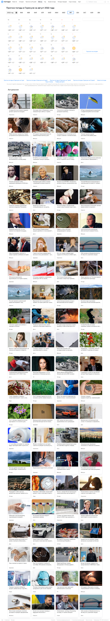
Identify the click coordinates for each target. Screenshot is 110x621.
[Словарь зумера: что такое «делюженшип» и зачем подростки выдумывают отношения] (43, 343)
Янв (21, 12)
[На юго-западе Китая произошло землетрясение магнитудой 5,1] (67, 486)
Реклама (13, 620)
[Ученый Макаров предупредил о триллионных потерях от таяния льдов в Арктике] (91, 176)
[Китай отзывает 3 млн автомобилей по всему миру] (19, 153)
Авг (70, 12)
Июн (56, 12)
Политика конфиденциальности (63, 620)
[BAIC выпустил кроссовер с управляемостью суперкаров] (67, 415)
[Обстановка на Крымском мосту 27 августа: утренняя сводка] (91, 248)
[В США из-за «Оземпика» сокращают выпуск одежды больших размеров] (43, 153)
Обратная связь (89, 620)
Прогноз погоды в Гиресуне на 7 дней (60, 80)
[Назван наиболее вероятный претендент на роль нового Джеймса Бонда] (91, 510)
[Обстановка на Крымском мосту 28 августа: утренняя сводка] (91, 606)
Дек (99, 12)
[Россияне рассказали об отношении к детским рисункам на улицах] (91, 463)
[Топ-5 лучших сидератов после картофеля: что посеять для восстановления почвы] (19, 415)
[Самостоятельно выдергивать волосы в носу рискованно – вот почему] (43, 248)
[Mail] (2, 2)
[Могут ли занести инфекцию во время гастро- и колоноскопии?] (67, 391)
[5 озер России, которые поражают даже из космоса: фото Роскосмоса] (91, 320)
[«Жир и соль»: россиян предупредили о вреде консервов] (67, 224)
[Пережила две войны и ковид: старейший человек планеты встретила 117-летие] (43, 176)
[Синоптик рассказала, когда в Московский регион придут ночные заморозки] (67, 296)
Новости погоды (101, 80)
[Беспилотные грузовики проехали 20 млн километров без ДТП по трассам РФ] (91, 296)
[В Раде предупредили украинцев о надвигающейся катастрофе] (91, 105)
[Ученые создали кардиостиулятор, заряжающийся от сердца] (91, 391)
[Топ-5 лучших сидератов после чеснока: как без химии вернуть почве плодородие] (43, 391)
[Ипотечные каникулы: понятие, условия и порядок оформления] (19, 606)
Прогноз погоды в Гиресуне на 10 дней (84, 80)
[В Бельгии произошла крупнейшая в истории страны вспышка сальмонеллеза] (19, 272)
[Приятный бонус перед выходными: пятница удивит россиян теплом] (67, 558)
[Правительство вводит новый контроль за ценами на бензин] (91, 534)
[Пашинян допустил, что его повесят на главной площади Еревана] (19, 224)
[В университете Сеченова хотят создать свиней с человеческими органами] (67, 129)
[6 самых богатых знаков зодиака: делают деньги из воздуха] (19, 105)
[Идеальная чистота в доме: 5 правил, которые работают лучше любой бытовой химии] (43, 296)
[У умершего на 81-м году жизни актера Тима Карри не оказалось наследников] (91, 367)
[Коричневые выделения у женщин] (43, 463)
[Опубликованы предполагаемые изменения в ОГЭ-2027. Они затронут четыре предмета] (19, 367)
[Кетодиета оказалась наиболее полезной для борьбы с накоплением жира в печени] (67, 534)
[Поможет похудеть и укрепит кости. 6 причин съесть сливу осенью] (67, 153)
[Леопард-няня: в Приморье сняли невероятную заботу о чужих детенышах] (43, 105)
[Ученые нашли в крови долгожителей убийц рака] (91, 129)
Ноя (91, 12)
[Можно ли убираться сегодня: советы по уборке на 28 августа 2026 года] (43, 439)
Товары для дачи (60, 81)
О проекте (53, 620)
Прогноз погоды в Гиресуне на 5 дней (37, 80)
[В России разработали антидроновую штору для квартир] (67, 343)
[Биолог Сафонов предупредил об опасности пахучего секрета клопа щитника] (19, 343)
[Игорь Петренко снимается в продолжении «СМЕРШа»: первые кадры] (91, 558)
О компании (7, 620)
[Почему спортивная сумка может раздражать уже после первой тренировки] (43, 582)
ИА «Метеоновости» (104, 620)
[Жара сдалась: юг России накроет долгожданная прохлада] (91, 272)
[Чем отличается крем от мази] (19, 558)
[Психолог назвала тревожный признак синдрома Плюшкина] (19, 200)
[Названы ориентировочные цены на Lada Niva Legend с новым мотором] (67, 439)
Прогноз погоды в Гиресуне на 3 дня (14, 80)
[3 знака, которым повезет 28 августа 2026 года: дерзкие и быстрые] (67, 510)
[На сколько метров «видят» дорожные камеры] (43, 510)
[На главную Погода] (6, 2)
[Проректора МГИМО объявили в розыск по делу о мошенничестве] (67, 176)
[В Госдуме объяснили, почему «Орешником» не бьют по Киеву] (91, 582)
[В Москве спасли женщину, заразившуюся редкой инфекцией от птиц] (19, 510)
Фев (28, 12)
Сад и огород (49, 81)
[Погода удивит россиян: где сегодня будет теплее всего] (19, 463)
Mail (2, 620)
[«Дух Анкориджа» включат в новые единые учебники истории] (19, 248)
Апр (42, 12)
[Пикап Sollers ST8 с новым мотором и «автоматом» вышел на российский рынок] (43, 534)
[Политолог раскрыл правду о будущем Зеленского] (43, 606)
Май (49, 12)
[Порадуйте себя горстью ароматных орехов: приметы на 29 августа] (19, 486)
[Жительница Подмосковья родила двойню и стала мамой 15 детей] (43, 224)
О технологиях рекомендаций (78, 620)
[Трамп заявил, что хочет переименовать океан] (67, 463)
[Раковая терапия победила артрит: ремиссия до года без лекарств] (19, 582)
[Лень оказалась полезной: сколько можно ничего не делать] (91, 200)
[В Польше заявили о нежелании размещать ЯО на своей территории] (43, 272)
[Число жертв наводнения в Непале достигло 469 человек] (67, 367)
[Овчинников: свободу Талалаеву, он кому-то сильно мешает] (67, 606)
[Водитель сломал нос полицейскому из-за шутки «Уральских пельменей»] (43, 200)
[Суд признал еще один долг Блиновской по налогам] (67, 582)
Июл (63, 12)
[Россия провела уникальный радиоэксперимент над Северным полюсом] (19, 296)
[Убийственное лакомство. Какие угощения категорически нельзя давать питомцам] (19, 129)
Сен (77, 12)
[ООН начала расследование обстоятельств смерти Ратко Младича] (91, 224)
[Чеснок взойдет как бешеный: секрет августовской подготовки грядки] (67, 200)
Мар (35, 12)
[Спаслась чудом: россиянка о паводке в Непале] (19, 320)
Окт (84, 12)
